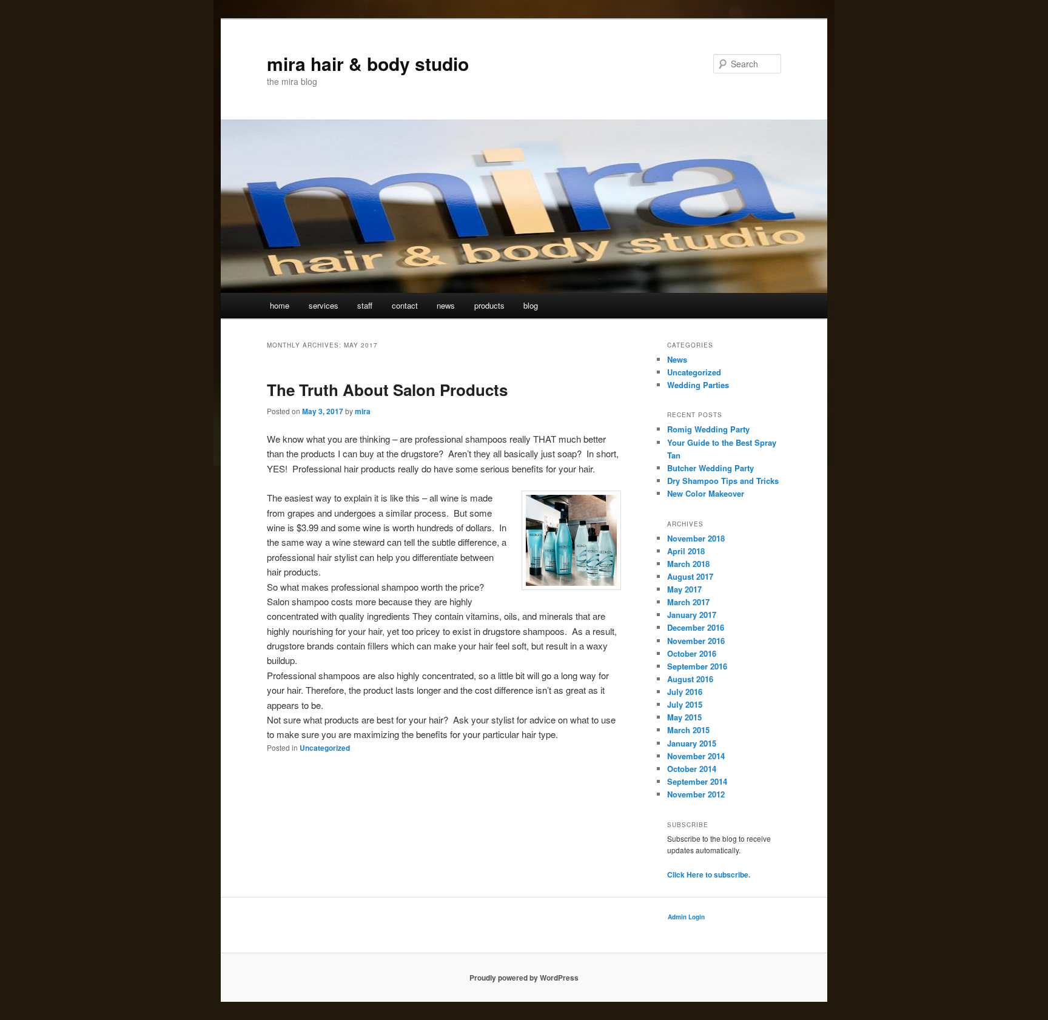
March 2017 (688, 602)
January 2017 (691, 614)
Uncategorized (325, 747)
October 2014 (691, 768)
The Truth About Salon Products (387, 389)
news (446, 305)
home (279, 305)
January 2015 (691, 743)
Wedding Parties (698, 385)
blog (530, 305)
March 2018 (688, 563)
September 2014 (697, 781)
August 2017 (690, 576)
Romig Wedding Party (708, 429)
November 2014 (696, 756)
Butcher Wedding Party (710, 468)
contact (405, 305)
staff (364, 305)
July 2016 (684, 691)
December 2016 (695, 627)
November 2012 (696, 794)
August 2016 (690, 679)
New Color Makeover (705, 493)
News (677, 359)
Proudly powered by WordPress (524, 977)
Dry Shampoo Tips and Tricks (723, 480)
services (323, 305)
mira (363, 411)
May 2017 (684, 589)
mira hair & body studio (368, 63)
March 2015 (688, 730)
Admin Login (686, 917)
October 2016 (691, 653)
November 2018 (696, 538)
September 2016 (697, 666)
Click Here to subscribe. (708, 874)
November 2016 (696, 640)
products (489, 305)
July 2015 (684, 704)
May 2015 (684, 717)
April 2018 (686, 551)
